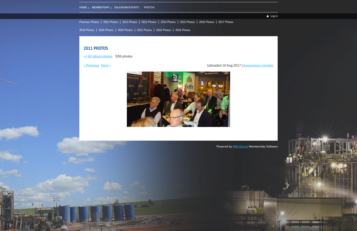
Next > (106, 65)
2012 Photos (129, 22)
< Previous (91, 65)
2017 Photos (225, 22)
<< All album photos (97, 56)
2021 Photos (144, 30)
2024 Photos (163, 30)
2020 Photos (125, 30)
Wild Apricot (240, 146)
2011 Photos (110, 22)
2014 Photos (168, 22)
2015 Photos (187, 22)
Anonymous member (258, 65)
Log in (274, 16)
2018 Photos (86, 30)
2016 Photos (206, 22)
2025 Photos (182, 30)
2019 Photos (106, 30)
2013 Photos (149, 22)
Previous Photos (89, 22)
